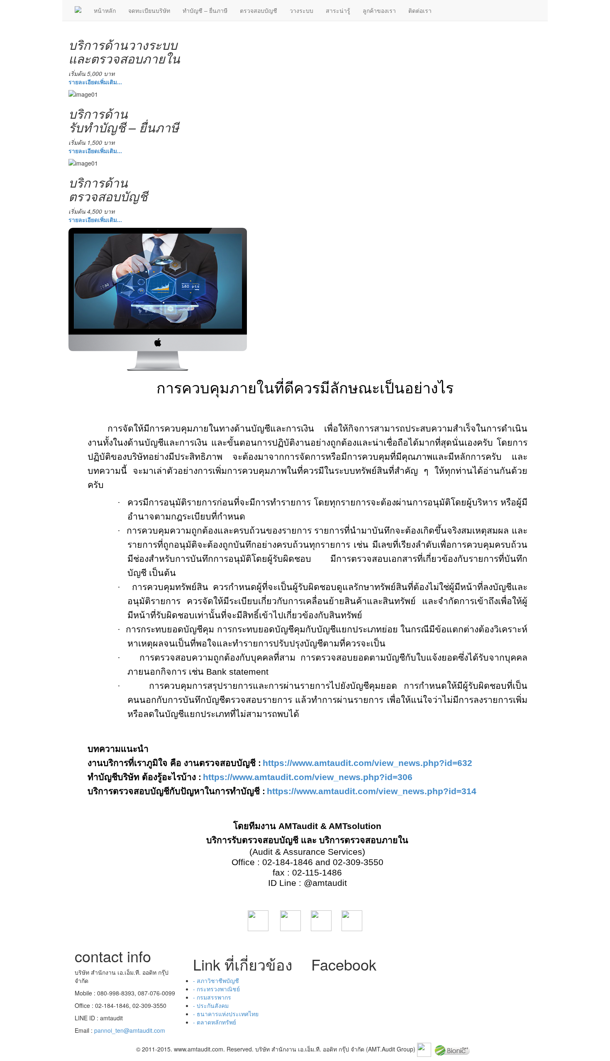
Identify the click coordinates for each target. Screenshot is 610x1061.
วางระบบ (301, 10)
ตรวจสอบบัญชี (258, 10)
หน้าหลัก (105, 10)
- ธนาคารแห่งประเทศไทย (226, 1014)
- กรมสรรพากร (212, 997)
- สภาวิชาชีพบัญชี (216, 980)
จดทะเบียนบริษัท (149, 10)
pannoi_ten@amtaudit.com (129, 1030)
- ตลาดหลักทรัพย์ (214, 1022)
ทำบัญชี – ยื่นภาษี (205, 10)
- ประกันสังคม (211, 1005)
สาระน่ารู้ (338, 10)
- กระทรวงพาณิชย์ (216, 989)
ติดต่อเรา (420, 10)
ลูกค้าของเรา (379, 10)
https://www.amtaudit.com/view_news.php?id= (367, 763)
